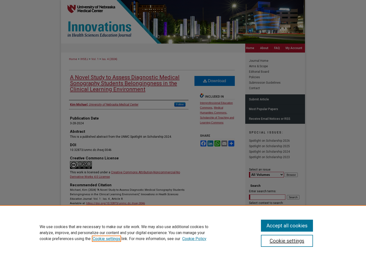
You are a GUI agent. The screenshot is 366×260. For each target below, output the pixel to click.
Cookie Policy (194, 238)
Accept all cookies (286, 226)
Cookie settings (106, 238)
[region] (183, 232)
